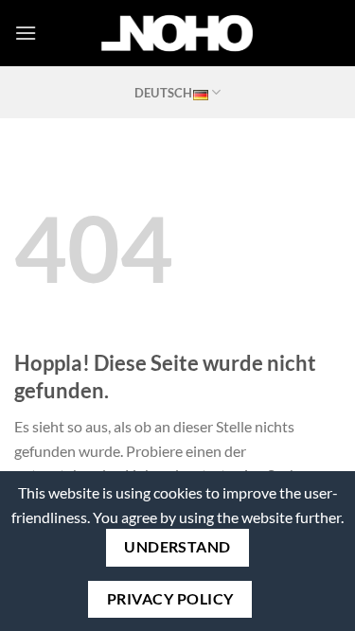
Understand (177, 546)
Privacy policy (170, 598)
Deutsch (163, 92)
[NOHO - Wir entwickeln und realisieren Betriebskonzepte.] (178, 33)
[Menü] (25, 32)
